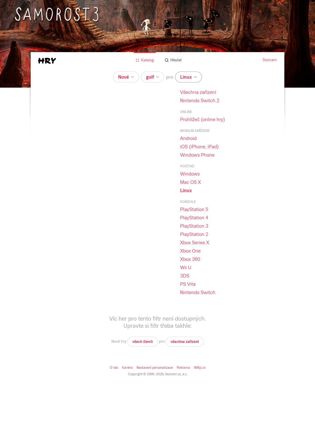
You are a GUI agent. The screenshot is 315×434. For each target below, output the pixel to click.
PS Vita (188, 284)
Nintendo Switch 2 (199, 100)
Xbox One (190, 250)
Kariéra (127, 367)
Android (188, 138)
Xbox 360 (190, 259)
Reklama (183, 367)
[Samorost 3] (157, 44)
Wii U (185, 267)
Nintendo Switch (197, 292)
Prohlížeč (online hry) (202, 119)
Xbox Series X (194, 242)
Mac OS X (190, 182)
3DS (184, 275)
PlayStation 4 (194, 217)
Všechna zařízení (198, 92)
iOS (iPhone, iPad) (199, 146)
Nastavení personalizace (155, 367)
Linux (186, 190)
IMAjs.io (199, 367)
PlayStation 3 (194, 226)
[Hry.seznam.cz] (47, 61)
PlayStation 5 (194, 209)
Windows (190, 173)
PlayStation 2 (194, 234)
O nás (114, 367)
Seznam (270, 60)
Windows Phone (197, 155)
